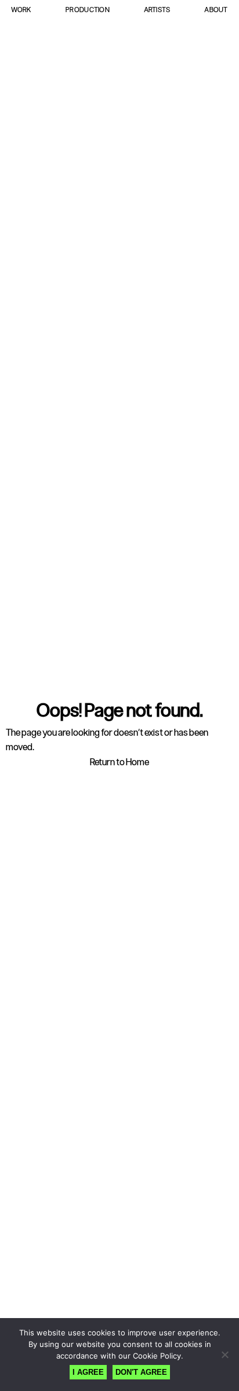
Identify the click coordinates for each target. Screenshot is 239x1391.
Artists (157, 10)
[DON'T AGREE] (224, 1354)
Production (88, 10)
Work (21, 10)
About (215, 10)
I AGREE (88, 1372)
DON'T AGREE (141, 1372)
